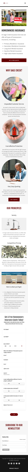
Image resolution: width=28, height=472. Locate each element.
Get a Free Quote (14, 60)
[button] (25, 3)
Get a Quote (14, 199)
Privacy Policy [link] (14, 468)
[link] (6, 3)
